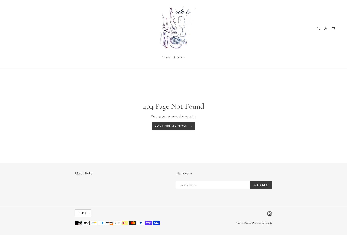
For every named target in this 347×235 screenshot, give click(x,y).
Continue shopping (170, 126)
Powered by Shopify (262, 222)
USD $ (82, 213)
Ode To (248, 222)
